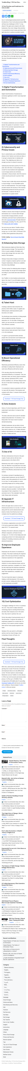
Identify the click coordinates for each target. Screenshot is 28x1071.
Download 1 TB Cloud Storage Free (14, 398)
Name (3, 725)
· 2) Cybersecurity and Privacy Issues (12, 68)
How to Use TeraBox (8, 1022)
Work (4, 1057)
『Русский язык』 (8, 980)
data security (5, 693)
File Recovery (6, 1012)
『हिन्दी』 (5, 985)
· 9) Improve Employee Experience (11, 81)
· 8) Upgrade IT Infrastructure (11, 79)
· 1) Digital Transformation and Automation (11, 65)
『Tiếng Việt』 (7, 977)
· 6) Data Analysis (7, 75)
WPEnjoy (20, 1063)
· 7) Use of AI (6, 77)
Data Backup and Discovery (10, 1005)
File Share (5, 1014)
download (12, 693)
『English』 (4, 782)
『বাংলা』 (5, 987)
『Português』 (7, 972)
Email (3, 732)
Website (4, 738)
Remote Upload (7, 1039)
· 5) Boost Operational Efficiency (11, 73)
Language (5, 1029)
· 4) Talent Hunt (7, 72)
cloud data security (11, 690)
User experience (7, 1047)
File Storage (6, 1017)
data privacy (19, 690)
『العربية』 (6, 982)
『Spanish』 (6, 975)
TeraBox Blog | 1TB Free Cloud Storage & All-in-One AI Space (11, 2)
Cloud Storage (7, 1000)
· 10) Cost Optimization (9, 82)
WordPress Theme (12, 1063)
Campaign (5, 997)
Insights (11, 764)
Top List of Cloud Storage (10, 1044)
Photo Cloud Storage (8, 1034)
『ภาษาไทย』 (7, 990)
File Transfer (6, 1019)
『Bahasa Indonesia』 (9, 967)
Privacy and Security (8, 1037)
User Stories (6, 1049)
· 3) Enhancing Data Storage (10, 70)
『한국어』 (6, 995)
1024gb (4, 690)
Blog (7, 13)
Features (5, 1009)
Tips (4, 1042)
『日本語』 (6, 992)
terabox (11, 695)
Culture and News (7, 10)
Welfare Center (7, 1054)
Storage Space (5, 695)
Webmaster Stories (8, 1052)
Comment (4, 708)
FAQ (4, 1007)
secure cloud (18, 693)
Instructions (6, 1027)
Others (5, 1032)
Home (3, 13)
